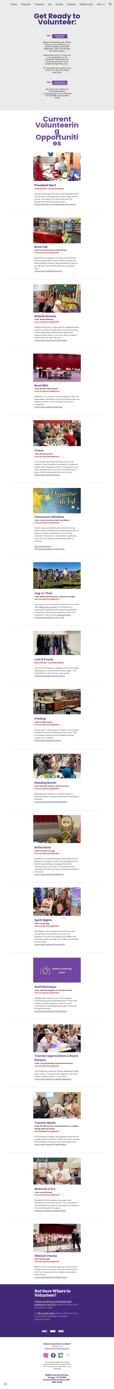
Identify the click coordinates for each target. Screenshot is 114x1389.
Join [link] (50, 4)
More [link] (99, 4)
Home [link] (14, 4)
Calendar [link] (71, 4)
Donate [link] (59, 4)
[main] (57, 19)
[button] (110, 4)
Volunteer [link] (26, 4)
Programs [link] (39, 4)
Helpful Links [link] (86, 4)
